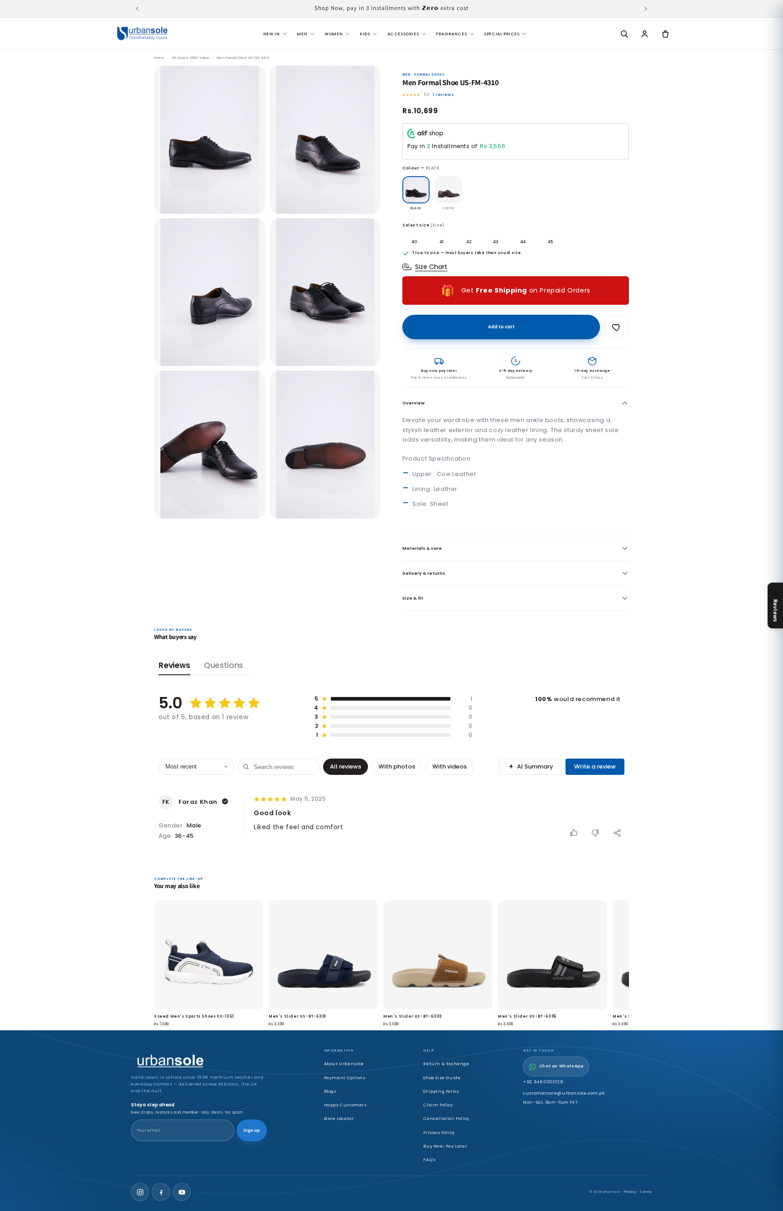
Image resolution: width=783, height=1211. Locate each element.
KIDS (365, 34)
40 (414, 242)
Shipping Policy (441, 1091)
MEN (302, 34)
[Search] (623, 33)
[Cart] (665, 33)
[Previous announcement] (137, 8)
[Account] (644, 33)
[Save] (616, 327)
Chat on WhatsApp (561, 1066)
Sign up (251, 1130)
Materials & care (422, 548)
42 (468, 242)
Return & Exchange (446, 1064)
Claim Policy (438, 1105)
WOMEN (333, 34)
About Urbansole (344, 1064)
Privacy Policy (438, 1132)
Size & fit (412, 598)
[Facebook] (161, 1192)
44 (523, 242)
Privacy (630, 1191)
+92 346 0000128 (543, 1082)
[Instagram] (140, 1192)
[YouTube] (182, 1192)
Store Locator (339, 1118)
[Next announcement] (646, 8)
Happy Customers (345, 1105)
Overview (413, 403)
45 (550, 242)
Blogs (330, 1091)
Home (159, 57)
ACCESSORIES (403, 34)
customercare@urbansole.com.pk (563, 1093)
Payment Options (345, 1078)
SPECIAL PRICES (501, 34)
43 (495, 242)
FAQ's (429, 1160)
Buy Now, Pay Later (445, 1146)
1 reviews (443, 94)
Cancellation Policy (446, 1118)
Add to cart (501, 327)
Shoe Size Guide (441, 1078)
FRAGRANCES (451, 34)
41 (442, 242)
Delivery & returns (423, 573)
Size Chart (431, 266)
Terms (646, 1191)
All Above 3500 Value (191, 57)
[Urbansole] (142, 33)
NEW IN (271, 34)
